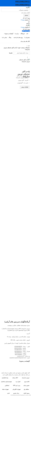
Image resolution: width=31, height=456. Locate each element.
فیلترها (10, 53)
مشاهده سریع (28, 91)
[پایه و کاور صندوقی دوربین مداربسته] (23, 60)
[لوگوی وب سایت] (28, 7)
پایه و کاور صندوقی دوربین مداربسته (24, 73)
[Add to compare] (28, 68)
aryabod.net (20, 356)
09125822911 (22, 1)
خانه (29, 45)
